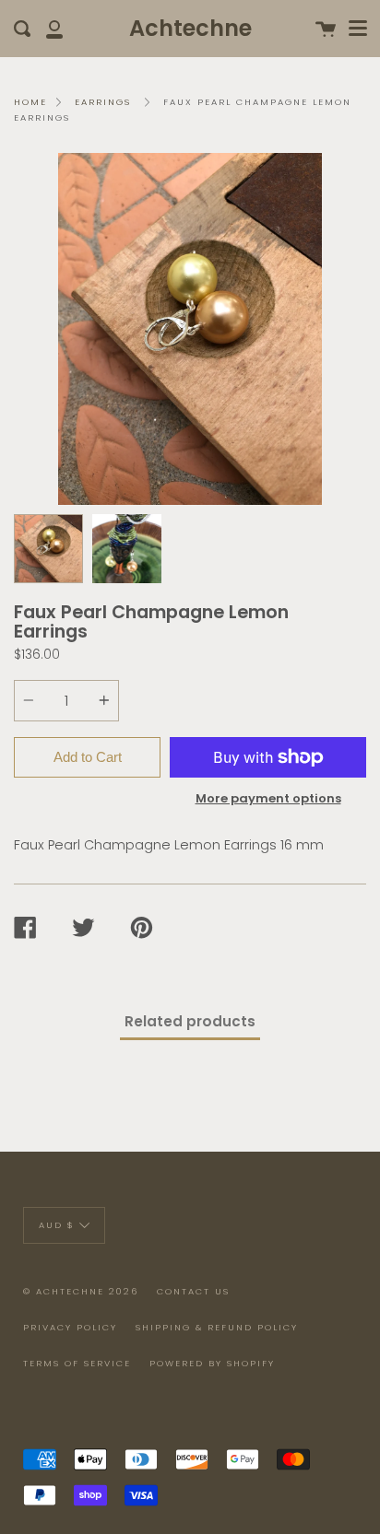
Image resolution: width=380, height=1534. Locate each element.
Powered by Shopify (212, 1363)
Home (30, 102)
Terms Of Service (77, 1363)
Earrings (103, 102)
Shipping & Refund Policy (217, 1327)
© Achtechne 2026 (80, 1291)
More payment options (268, 798)
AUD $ (57, 1225)
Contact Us (193, 1291)
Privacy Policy (70, 1327)
